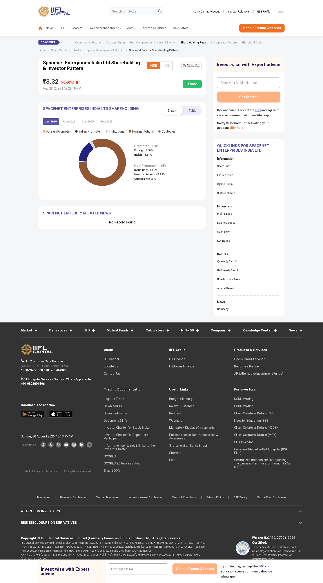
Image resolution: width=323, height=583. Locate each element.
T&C (138, 320)
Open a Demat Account (130, 307)
